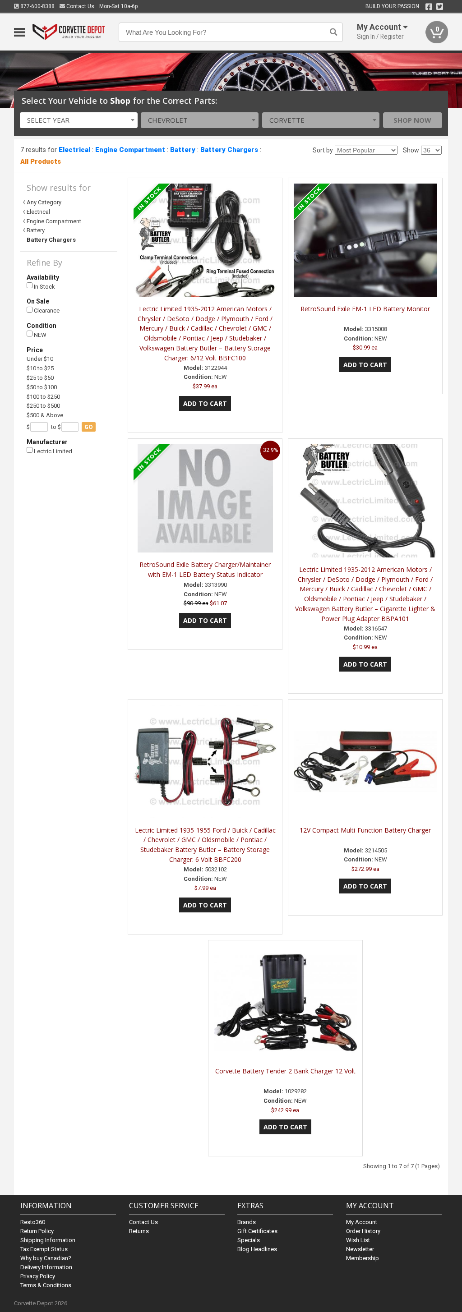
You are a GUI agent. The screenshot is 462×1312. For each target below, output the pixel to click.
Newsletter (360, 1249)
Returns (139, 1231)
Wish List (358, 1240)
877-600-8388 (37, 6)
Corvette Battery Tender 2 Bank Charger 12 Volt (285, 1071)
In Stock (43, 286)
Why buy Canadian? (45, 1258)
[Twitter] (439, 6)
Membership (362, 1258)
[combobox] (79, 120)
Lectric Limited (52, 451)
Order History (363, 1231)
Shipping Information (47, 1240)
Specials (248, 1240)
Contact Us (79, 6)
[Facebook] (428, 6)
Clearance (46, 310)
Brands (246, 1222)
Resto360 (32, 1222)
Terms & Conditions (45, 1285)
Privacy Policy (37, 1276)
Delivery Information (46, 1267)
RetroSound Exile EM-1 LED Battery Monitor (365, 308)
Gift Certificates (257, 1231)
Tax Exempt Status (44, 1249)
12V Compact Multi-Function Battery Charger (365, 830)
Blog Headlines (257, 1249)
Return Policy (37, 1231)
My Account (361, 1222)
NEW (39, 334)
